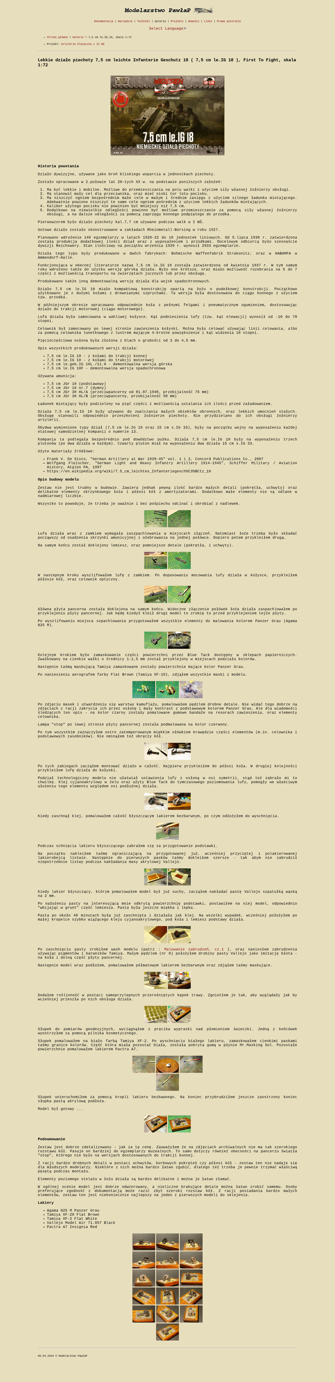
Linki (208, 21)
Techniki (143, 21)
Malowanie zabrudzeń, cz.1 (194, 949)
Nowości (193, 21)
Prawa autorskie (229, 21)
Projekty (177, 21)
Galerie (160, 21)
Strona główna (57, 37)
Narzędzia (125, 21)
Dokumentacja (103, 21)
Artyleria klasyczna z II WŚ (82, 44)
